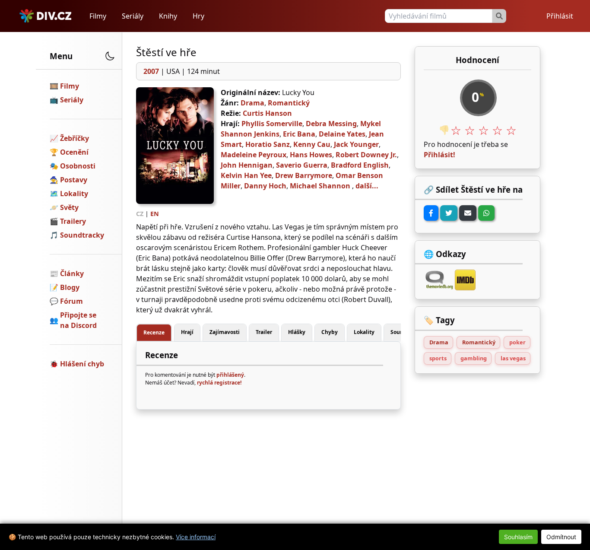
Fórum (71, 301)
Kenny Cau (311, 144)
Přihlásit (559, 16)
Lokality (74, 193)
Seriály (132, 16)
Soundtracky (82, 235)
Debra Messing (331, 123)
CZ (139, 214)
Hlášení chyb (82, 364)
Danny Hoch (265, 186)
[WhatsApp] (486, 213)
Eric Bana (299, 134)
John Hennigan (247, 165)
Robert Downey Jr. (366, 154)
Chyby (329, 332)
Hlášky (296, 332)
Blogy (69, 287)
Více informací (196, 536)
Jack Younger (356, 144)
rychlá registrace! (219, 382)
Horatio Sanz (267, 144)
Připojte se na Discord (78, 320)
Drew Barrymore (303, 175)
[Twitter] (448, 213)
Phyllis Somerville (271, 123)
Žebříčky (74, 138)
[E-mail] (467, 213)
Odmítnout (561, 536)
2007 (151, 71)
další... (366, 186)
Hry (198, 16)
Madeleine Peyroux (253, 154)
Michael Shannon (320, 186)
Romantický (289, 103)
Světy (69, 207)
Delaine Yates (342, 134)
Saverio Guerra (301, 165)
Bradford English (360, 165)
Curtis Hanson (267, 113)
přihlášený (230, 374)
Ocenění (74, 152)
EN (154, 214)
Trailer (264, 332)
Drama (252, 103)
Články (72, 273)
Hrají (187, 332)
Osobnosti (77, 166)
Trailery (73, 221)
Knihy (168, 16)
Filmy (97, 16)
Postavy (73, 179)
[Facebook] (431, 213)
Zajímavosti (224, 332)
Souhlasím (518, 536)
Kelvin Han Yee (246, 175)
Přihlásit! (439, 154)
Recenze (154, 332)
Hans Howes (311, 154)
